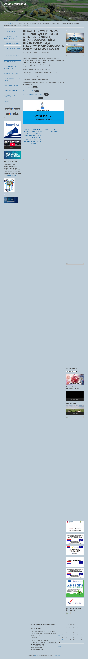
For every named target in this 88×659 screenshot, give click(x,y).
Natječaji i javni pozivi (9, 15)
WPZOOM (57, 655)
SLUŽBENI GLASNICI (9, 31)
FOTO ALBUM (7, 102)
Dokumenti (20, 15)
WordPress (36, 655)
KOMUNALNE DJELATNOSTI (11, 55)
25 (63, 639)
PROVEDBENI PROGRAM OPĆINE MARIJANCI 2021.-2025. (12, 49)
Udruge (40, 11)
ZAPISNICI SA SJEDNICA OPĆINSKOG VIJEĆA (10, 37)
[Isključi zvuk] (17, 148)
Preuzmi (35, 87)
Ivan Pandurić (28, 52)
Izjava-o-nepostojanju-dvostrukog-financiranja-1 (33, 94)
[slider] (74, 399)
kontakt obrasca (11, 175)
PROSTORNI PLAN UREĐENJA (12, 43)
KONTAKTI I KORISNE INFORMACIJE (9, 96)
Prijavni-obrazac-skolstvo (28, 90)
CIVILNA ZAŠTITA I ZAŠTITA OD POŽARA (12, 79)
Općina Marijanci (15, 3)
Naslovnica (6, 11)
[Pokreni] (5, 148)
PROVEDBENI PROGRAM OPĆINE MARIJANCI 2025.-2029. (12, 60)
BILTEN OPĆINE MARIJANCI (11, 85)
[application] (12, 144)
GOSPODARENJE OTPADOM (11, 73)
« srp (60, 646)
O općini (14, 11)
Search (82, 18)
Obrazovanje (67, 11)
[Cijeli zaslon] (19, 148)
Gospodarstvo (30, 11)
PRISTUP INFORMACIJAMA (11, 90)
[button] (75, 396)
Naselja (22, 11)
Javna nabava (49, 11)
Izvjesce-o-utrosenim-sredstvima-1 (30, 97)
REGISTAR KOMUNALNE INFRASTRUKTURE (10, 67)
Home (5, 23)
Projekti (58, 11)
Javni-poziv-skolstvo (27, 87)
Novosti (9, 23)
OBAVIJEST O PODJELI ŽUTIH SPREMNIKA (54, 130)
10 (59, 635)
